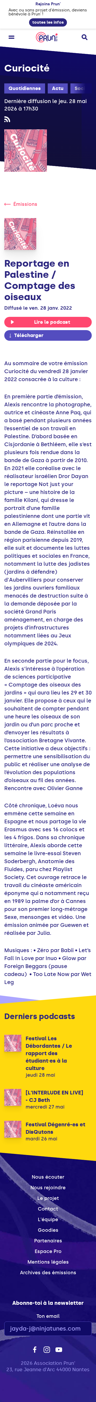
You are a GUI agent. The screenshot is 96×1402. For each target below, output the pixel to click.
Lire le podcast (52, 322)
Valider (73, 1328)
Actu (57, 88)
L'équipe (48, 1219)
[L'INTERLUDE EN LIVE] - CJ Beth (54, 1096)
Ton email (48, 1316)
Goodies (48, 1230)
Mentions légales (48, 1262)
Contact (48, 1209)
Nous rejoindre (48, 1188)
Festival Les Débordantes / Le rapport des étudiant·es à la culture (49, 1053)
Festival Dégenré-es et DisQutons (55, 1128)
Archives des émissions (48, 1273)
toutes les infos (48, 22)
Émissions (25, 204)
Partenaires (48, 1241)
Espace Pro (48, 1251)
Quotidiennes (25, 88)
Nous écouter (48, 1177)
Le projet (48, 1198)
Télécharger (28, 335)
